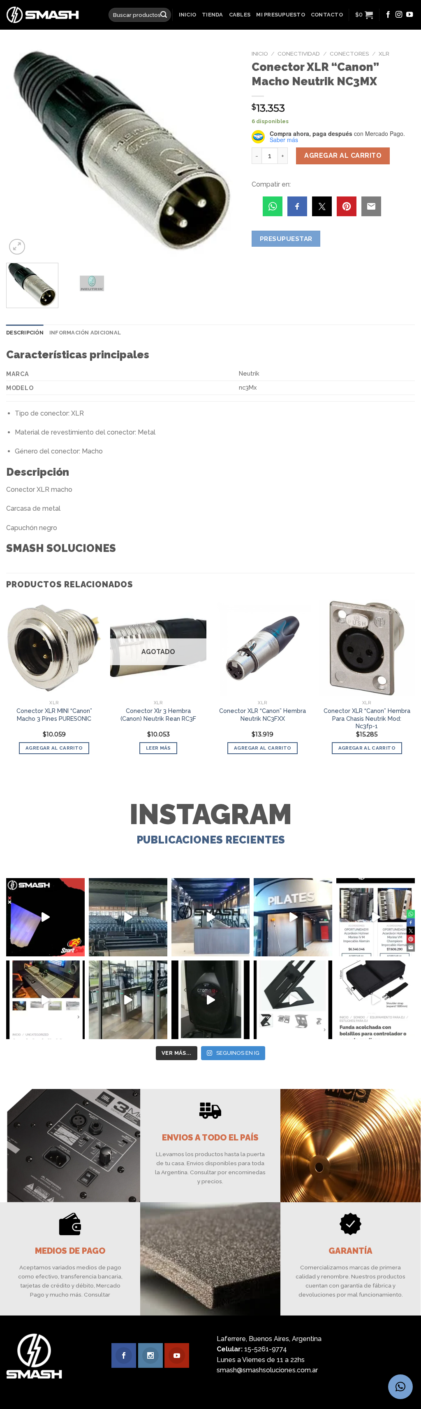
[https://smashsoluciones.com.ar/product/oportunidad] (210, 999)
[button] (400, 1386)
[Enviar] (164, 15)
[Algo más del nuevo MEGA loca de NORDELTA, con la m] (210, 917)
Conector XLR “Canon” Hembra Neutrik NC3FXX (262, 714)
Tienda (212, 15)
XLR (384, 53)
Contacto (327, 15)
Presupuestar (286, 239)
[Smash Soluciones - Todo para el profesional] (51, 15)
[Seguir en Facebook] (388, 15)
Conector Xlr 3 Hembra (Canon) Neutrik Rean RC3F (158, 714)
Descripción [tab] (25, 332)
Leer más (158, 748)
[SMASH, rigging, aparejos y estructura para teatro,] (128, 917)
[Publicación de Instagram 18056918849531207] (45, 917)
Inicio (188, 15)
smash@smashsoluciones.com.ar (267, 1370)
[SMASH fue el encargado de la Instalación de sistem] (128, 999)
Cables (240, 15)
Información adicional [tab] (85, 332)
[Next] (224, 152)
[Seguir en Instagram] (399, 15)
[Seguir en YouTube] (409, 15)
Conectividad (299, 53)
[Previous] (21, 152)
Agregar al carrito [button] (54, 748)
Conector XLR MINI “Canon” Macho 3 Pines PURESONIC (54, 714)
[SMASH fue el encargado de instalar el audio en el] (293, 917)
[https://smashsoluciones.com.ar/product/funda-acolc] (375, 999)
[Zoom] (17, 247)
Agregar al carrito (343, 155)
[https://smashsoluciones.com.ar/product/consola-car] (45, 999)
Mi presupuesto (280, 15)
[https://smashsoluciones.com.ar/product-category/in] (375, 917)
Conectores (349, 53)
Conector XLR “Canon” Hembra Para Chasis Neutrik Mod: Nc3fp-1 (367, 718)
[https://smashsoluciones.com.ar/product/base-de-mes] (293, 999)
